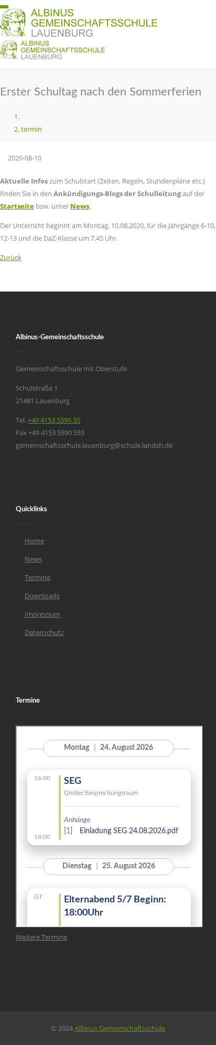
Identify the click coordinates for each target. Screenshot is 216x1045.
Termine (37, 577)
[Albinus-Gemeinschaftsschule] (23, 116)
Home (34, 540)
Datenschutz (44, 632)
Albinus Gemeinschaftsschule (119, 1028)
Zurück (10, 257)
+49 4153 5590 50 (54, 420)
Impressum (42, 614)
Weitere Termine (41, 937)
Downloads (42, 595)
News (79, 206)
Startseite (17, 206)
